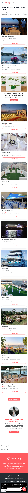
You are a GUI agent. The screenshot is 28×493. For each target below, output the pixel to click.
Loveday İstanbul (7, 123)
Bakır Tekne (5, 297)
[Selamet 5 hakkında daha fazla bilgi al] (14, 258)
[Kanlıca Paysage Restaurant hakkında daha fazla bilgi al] (14, 374)
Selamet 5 (5, 268)
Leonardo (5, 326)
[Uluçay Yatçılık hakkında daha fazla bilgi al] (14, 142)
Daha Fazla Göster (14, 399)
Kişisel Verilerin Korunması (17, 481)
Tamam (4, 490)
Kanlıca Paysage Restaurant (10, 384)
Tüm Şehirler (4, 449)
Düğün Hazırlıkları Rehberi (14, 476)
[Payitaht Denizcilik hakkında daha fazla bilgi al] (14, 200)
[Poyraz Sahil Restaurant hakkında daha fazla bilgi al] (14, 55)
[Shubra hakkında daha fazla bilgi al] (14, 345)
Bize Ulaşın (20, 479)
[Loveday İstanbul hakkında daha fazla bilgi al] (14, 112)
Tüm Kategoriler (5, 446)
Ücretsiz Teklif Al (14, 43)
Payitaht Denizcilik (7, 210)
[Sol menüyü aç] (2, 2)
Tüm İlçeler (4, 442)
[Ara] (25, 2)
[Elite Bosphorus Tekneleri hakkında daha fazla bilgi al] (14, 229)
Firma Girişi (6, 481)
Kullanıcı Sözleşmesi (10, 479)
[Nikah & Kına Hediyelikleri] (14, 89)
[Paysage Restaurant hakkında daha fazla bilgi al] (14, 26)
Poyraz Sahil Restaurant (9, 65)
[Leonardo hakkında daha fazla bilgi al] (14, 316)
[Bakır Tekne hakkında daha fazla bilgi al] (14, 287)
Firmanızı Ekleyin (14, 432)
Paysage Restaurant (8, 36)
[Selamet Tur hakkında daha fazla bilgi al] (14, 171)
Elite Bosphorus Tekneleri (9, 239)
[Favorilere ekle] (24, 20)
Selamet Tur (5, 181)
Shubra (4, 355)
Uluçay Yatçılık (6, 152)
